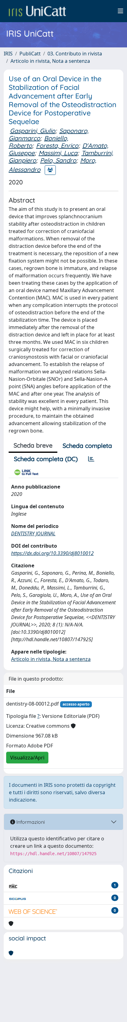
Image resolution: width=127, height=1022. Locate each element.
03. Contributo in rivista (74, 53)
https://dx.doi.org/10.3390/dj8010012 (52, 553)
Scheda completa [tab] (87, 445)
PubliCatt (30, 53)
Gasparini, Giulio (32, 131)
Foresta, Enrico (57, 145)
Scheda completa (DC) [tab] (46, 459)
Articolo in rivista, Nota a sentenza (50, 61)
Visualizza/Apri (27, 757)
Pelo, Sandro (58, 160)
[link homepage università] (37, 11)
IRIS (8, 53)
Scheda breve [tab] (33, 445)
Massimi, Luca (58, 153)
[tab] (91, 459)
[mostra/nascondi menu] (120, 11)
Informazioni (30, 822)
